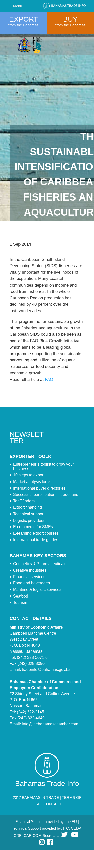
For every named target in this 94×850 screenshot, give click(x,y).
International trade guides (35, 539)
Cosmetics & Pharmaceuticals (39, 564)
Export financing (27, 507)
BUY (70, 19)
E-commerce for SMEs (33, 527)
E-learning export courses (36, 533)
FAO (49, 379)
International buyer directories (39, 488)
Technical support (28, 514)
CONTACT (52, 804)
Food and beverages (31, 583)
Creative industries (29, 570)
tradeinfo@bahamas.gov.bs (46, 669)
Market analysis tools (31, 481)
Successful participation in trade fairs (45, 494)
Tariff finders (24, 501)
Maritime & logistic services (37, 589)
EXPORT (23, 19)
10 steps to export (28, 475)
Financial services (29, 577)
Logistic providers (28, 520)
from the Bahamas (23, 25)
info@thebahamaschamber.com (50, 724)
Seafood (20, 596)
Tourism (20, 602)
